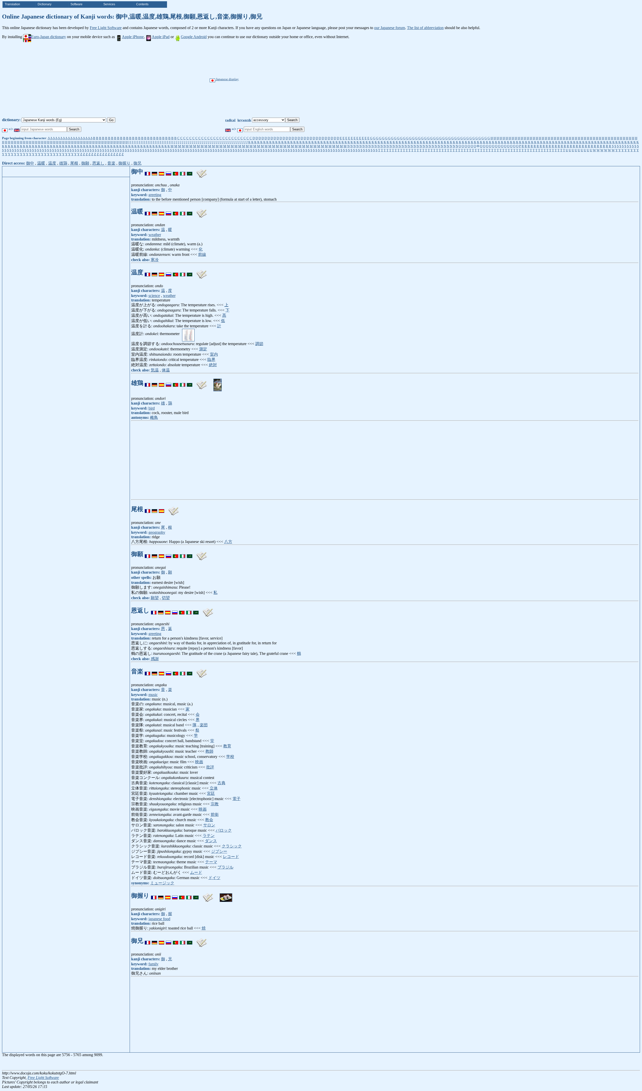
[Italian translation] (182, 171)
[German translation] (154, 171)
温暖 (41, 163)
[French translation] (147, 171)
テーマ (211, 862)
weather (154, 234)
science (154, 295)
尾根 (74, 163)
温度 (52, 163)
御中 (30, 163)
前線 (202, 254)
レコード (231, 856)
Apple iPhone (133, 37)
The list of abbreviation (425, 28)
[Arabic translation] (189, 171)
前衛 (215, 814)
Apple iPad (161, 37)
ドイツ (214, 878)
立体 (214, 788)
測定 (203, 349)
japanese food (159, 919)
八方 (228, 541)
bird (151, 408)
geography (156, 532)
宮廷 (211, 793)
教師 (209, 751)
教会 (209, 820)
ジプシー (219, 851)
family (153, 964)
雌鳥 (154, 417)
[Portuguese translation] (175, 171)
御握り (124, 163)
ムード (196, 872)
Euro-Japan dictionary (48, 37)
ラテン (209, 835)
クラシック (232, 846)
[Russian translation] (168, 171)
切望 (166, 598)
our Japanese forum (389, 28)
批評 (210, 767)
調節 (259, 344)
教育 (227, 746)
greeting (154, 195)
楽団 (204, 725)
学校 (230, 756)
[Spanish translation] (161, 171)
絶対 (213, 365)
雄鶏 (63, 163)
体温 (166, 370)
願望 (155, 598)
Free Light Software (106, 28)
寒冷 (155, 260)
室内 (214, 354)
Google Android (194, 37)
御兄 (137, 163)
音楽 (111, 163)
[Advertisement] (338, 80)
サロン (209, 825)
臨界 (211, 359)
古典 (221, 783)
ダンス (211, 841)
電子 (236, 799)
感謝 (155, 659)
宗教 (215, 804)
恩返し (98, 163)
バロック (224, 830)
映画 (199, 762)
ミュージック (162, 883)
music (153, 694)
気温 (155, 370)
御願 (85, 163)
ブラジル (225, 867)
